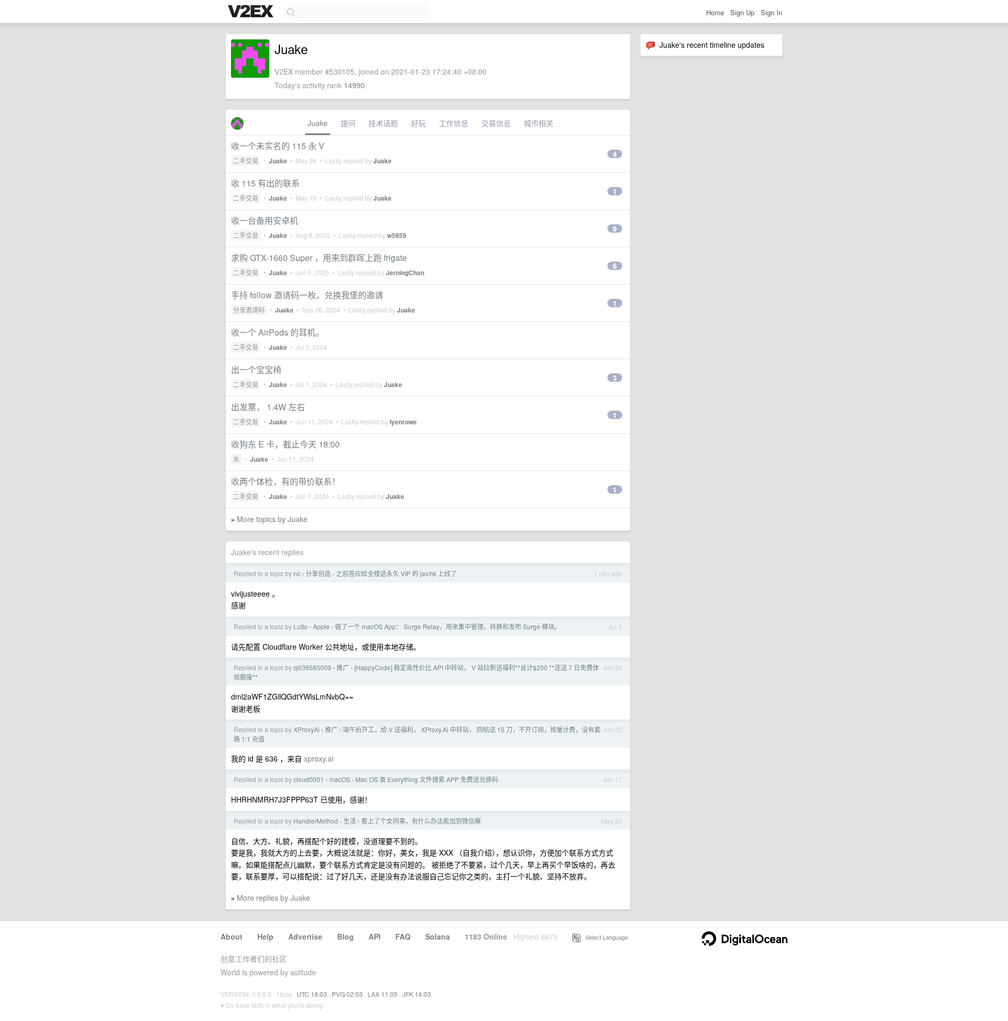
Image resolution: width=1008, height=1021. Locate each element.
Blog (345, 936)
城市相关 (538, 123)
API (375, 936)
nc (296, 573)
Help (265, 936)
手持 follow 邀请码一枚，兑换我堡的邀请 (307, 295)
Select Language (604, 937)
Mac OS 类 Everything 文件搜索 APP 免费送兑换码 (426, 779)
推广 (343, 667)
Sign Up (742, 12)
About (231, 936)
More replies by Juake (273, 897)
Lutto (300, 626)
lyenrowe (403, 421)
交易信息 (496, 123)
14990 (354, 85)
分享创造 (318, 573)
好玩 (418, 123)
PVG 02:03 (347, 993)
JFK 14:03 (416, 993)
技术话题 (383, 123)
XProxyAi (306, 729)
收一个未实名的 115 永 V (277, 146)
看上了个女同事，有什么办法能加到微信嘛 (421, 820)
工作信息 (453, 123)
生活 (349, 820)
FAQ (403, 936)
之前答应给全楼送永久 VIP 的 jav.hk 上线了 (396, 573)
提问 (348, 123)
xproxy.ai (318, 758)
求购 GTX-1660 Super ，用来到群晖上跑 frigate (319, 258)
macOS (339, 779)
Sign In (771, 12)
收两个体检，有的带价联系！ (285, 481)
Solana (437, 936)
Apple (321, 626)
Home (715, 12)
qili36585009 (312, 667)
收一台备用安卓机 (264, 220)
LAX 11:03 (382, 993)
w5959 (396, 235)
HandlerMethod (315, 820)
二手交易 (245, 160)
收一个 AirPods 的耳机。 (277, 332)
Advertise (305, 936)
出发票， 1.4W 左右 (268, 407)
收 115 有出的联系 (265, 183)
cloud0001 (308, 779)
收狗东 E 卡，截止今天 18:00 (285, 444)
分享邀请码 (249, 309)
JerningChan (405, 272)
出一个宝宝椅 (256, 369)
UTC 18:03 (312, 993)
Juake (318, 123)
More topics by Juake (272, 519)
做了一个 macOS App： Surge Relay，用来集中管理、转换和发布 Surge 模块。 (448, 626)
